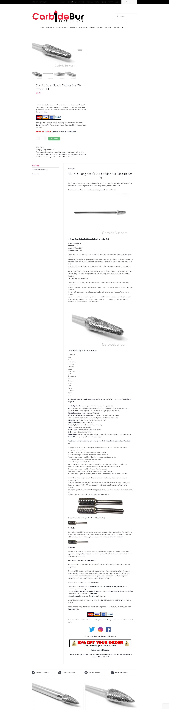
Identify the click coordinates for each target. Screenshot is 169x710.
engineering (118, 586)
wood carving (81, 589)
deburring (97, 591)
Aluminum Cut (110, 654)
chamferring (84, 591)
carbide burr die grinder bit (71, 154)
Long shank (71, 464)
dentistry (79, 596)
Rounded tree (72, 437)
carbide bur (43, 152)
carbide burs (77, 483)
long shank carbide (54, 157)
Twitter (103, 636)
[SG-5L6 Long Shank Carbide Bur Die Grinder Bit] (111, 696)
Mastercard (72, 123)
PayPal (47, 125)
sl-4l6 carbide (70, 157)
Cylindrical (71, 420)
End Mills (127, 654)
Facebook (97, 636)
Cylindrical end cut (74, 422)
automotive (71, 596)
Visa (66, 123)
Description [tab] (36, 165)
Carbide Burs (73, 654)
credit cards (47, 123)
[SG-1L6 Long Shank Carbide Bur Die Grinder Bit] (58, 696)
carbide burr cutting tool (53, 154)
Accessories (100, 654)
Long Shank (96, 657)
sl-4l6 (63, 157)
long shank (43, 157)
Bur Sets (119, 654)
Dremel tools (72, 271)
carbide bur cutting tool (56, 152)
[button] (125, 28)
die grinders (79, 266)
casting (91, 591)
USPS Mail (74, 110)
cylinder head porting (115, 591)
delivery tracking (41, 112)
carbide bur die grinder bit (74, 152)
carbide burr (40, 154)
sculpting (129, 591)
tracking (70, 602)
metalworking (94, 586)
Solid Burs (105, 657)
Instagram (112, 636)
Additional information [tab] (39, 170)
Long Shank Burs (48, 150)
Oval (69, 432)
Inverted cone (72, 430)
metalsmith (94, 596)
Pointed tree (72, 434)
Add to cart (54, 138)
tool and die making (106, 586)
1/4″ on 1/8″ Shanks (86, 654)
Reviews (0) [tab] (35, 174)
